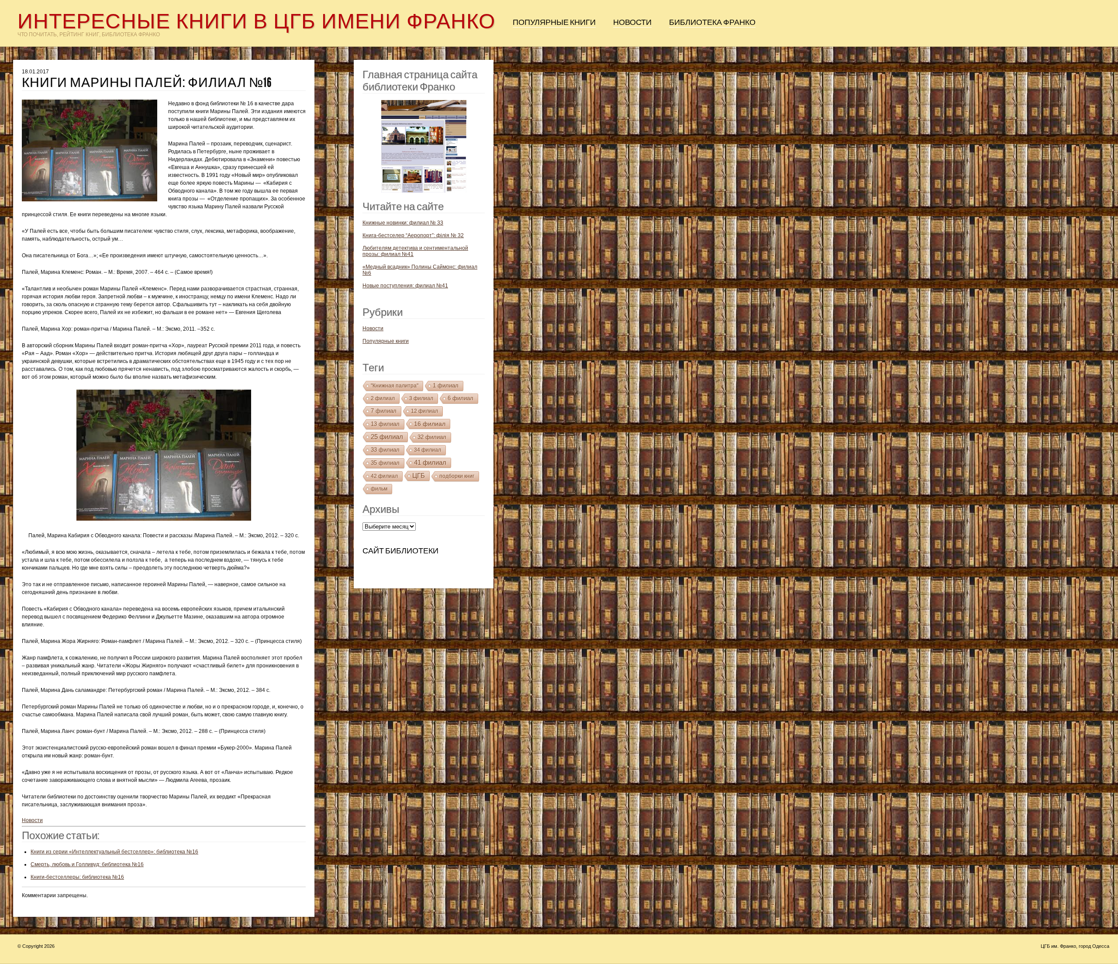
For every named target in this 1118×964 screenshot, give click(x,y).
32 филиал (432, 437)
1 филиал (446, 385)
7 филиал (384, 411)
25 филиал (387, 436)
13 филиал (385, 424)
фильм (379, 489)
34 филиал (427, 450)
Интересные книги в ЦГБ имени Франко (256, 21)
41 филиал (430, 462)
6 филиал (460, 398)
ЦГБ (418, 475)
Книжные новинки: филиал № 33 (402, 223)
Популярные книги (554, 22)
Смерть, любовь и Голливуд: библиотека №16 (87, 864)
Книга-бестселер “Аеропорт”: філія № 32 (413, 235)
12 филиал (424, 411)
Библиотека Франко (712, 22)
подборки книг (456, 476)
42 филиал (384, 476)
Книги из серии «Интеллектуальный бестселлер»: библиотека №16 (114, 852)
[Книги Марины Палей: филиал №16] (95, 153)
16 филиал (429, 423)
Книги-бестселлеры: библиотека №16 (77, 877)
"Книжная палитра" (394, 386)
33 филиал (385, 449)
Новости (632, 22)
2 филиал (383, 398)
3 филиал (421, 398)
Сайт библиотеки (400, 551)
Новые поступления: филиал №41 (405, 286)
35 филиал (385, 463)
